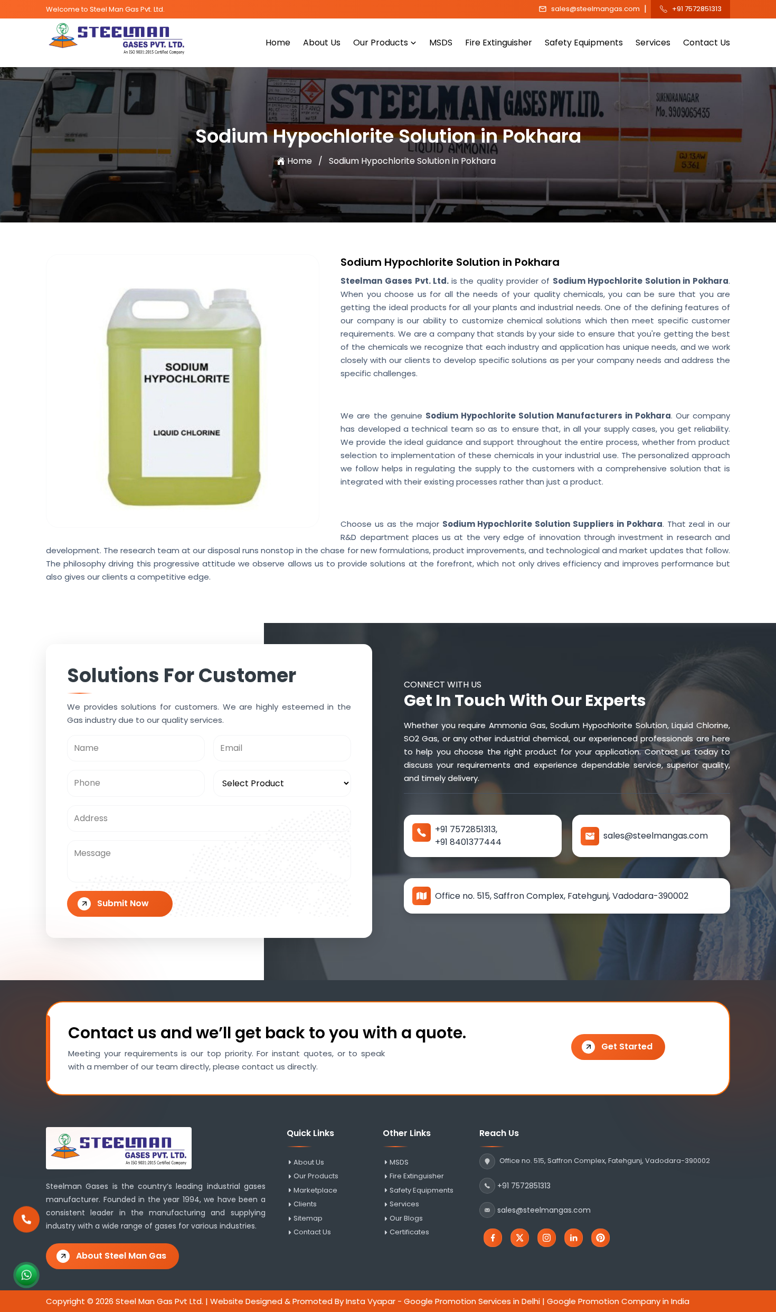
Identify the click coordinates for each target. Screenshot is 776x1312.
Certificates (409, 1232)
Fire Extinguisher (498, 42)
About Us (321, 42)
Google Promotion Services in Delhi (472, 1301)
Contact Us (706, 42)
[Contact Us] (26, 1219)
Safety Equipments (584, 42)
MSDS (440, 42)
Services (653, 42)
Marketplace (315, 1190)
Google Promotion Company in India (618, 1301)
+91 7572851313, (466, 829)
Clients (305, 1204)
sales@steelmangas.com (595, 9)
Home (278, 42)
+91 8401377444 (468, 842)
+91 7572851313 (697, 9)
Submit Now (123, 903)
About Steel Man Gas (121, 1256)
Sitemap (308, 1218)
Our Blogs (406, 1218)
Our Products (380, 42)
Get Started (626, 1046)
